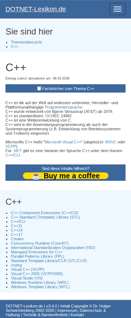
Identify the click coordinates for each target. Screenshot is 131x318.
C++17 (17, 234)
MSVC (110, 142)
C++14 (17, 230)
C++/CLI (12, 155)
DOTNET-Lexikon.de (35, 9)
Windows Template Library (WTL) (40, 287)
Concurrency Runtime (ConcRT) (40, 243)
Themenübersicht (26, 42)
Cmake (17, 239)
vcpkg (16, 265)
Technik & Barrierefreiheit (45, 315)
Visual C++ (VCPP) (27, 269)
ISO (48, 116)
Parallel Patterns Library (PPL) (37, 256)
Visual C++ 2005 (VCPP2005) (37, 274)
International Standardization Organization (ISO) (53, 247)
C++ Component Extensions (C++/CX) (44, 213)
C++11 (16, 226)
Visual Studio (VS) (27, 278)
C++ (14, 46)
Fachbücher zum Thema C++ (68, 88)
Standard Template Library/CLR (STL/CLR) (49, 260)
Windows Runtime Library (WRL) (40, 282)
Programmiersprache (63, 107)
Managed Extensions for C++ (36, 252)
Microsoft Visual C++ (63, 142)
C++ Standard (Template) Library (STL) (45, 217)
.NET (17, 150)
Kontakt (77, 315)
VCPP (10, 146)
